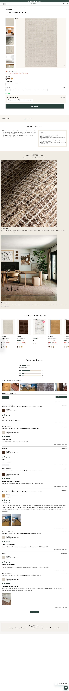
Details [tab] (36, 126)
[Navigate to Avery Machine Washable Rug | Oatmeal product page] (39, 327)
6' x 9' (23, 90)
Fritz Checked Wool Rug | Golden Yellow (14, 496)
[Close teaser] (3, 339)
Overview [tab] (29, 126)
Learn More (63, 97)
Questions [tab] (13, 393)
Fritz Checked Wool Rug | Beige (12, 433)
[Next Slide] (66, 387)
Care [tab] (40, 126)
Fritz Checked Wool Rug (5, 338)
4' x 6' (13, 90)
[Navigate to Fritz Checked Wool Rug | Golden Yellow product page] (55, 327)
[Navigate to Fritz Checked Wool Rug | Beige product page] (8, 327)
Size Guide (64, 87)
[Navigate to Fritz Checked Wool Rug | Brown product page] (24, 327)
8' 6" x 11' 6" (36, 90)
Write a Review (62, 397)
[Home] (34, 4)
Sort (56, 402)
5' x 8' (18, 90)
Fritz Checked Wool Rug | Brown (12, 411)
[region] (34, 387)
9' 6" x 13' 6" (43, 90)
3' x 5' (8, 90)
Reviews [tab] (5, 393)
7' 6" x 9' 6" (29, 90)
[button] (9, 15)
